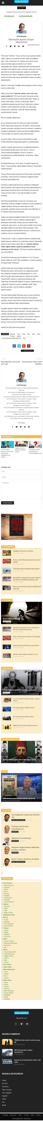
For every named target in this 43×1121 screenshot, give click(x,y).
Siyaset (3, 447)
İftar (29, 334)
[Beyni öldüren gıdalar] (21, 613)
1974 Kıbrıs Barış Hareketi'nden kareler (26, 569)
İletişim (38, 1115)
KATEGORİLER (25, 16)
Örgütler (7, 895)
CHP (5, 910)
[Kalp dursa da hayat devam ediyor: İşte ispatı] (7, 1061)
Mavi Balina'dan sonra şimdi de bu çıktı (10, 363)
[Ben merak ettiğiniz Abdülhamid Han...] (7, 709)
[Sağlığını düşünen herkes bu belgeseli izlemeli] (21, 443)
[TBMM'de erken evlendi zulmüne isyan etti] (7, 727)
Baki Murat (15, 831)
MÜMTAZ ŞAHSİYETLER (10, 739)
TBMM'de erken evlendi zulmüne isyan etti (25, 725)
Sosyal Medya (9, 993)
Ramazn (12, 334)
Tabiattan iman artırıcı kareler (23, 551)
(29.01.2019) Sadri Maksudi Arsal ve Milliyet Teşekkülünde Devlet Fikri (21, 396)
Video (20, 1115)
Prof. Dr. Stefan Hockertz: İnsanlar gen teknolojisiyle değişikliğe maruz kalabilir (7, 453)
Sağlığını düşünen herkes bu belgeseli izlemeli (22, 12)
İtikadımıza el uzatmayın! (21, 838)
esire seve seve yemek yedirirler (11, 338)
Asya (6, 891)
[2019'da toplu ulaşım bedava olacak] (7, 718)
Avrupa (6, 893)
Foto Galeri (13, 1115)
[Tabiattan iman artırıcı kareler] (7, 553)
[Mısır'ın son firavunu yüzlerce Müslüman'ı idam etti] (7, 588)
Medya (6, 986)
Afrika (6, 889)
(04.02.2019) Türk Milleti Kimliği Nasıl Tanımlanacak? (21, 392)
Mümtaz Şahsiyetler (10, 943)
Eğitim (6, 932)
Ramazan (7, 945)
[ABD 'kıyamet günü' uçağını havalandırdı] (7, 1052)
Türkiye (32, 447)
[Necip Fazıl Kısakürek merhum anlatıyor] (21, 682)
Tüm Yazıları (21, 422)
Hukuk (6, 974)
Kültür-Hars (6, 692)
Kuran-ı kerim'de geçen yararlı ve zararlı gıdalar (26, 636)
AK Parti (7, 906)
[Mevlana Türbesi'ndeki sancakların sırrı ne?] (7, 655)
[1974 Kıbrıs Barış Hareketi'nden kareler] (7, 571)
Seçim (6, 930)
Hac (5, 947)
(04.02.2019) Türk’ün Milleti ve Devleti (21, 394)
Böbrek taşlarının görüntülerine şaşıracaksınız (26, 645)
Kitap (6, 982)
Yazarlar (26, 1115)
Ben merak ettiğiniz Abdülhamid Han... (24, 707)
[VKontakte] (19, 46)
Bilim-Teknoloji (9, 991)
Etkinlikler (7, 995)
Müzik (6, 997)
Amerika (7, 887)
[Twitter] (11, 46)
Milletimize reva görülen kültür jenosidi (19, 798)
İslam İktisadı (8, 926)
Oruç (18, 334)
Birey (23, 334)
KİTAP (4, 772)
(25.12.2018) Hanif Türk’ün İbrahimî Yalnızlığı (21, 418)
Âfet (5, 960)
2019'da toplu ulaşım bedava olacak (23, 716)
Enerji (6, 919)
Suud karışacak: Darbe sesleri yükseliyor (32, 363)
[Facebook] (7, 46)
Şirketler (7, 921)
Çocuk (6, 962)
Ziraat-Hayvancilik (20, 445)
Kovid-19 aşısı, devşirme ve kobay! (25, 859)
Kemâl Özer (15, 841)
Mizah (6, 984)
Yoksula (12, 336)
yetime (19, 336)
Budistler (7, 900)
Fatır (33, 334)
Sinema (6, 988)
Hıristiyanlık (8, 897)
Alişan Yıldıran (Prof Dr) (18, 820)
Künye (32, 1115)
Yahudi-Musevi (9, 902)
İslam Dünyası (9, 885)
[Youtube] (24, 46)
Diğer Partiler (8, 912)
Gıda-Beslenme (9, 954)
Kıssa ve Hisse (9, 941)
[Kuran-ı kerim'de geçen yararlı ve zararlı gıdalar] (7, 561)
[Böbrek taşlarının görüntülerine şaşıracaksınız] (7, 647)
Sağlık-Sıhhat (6, 621)
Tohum (6, 958)
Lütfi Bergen (21, 36)
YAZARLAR (9, 16)
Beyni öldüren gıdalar (11, 619)
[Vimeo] (15, 46)
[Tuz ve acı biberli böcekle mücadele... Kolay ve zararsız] (7, 700)
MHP (6, 908)
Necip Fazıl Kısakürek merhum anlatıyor (19, 690)
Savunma (7, 936)
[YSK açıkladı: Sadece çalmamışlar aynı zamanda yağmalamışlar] (35, 444)
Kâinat (6, 978)
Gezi (5, 976)
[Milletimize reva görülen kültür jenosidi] (21, 787)
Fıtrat (38, 334)
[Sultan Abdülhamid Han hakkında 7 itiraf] (21, 752)
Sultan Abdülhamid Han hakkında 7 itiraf (19, 760)
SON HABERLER (7, 437)
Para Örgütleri (9, 924)
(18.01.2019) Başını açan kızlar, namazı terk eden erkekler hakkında (21, 416)
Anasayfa (5, 1115)
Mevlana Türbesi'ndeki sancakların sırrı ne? (25, 654)
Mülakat (6, 934)
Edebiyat (7, 999)
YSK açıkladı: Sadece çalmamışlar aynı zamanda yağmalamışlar (35, 451)
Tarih (6, 972)
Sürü (24, 338)
